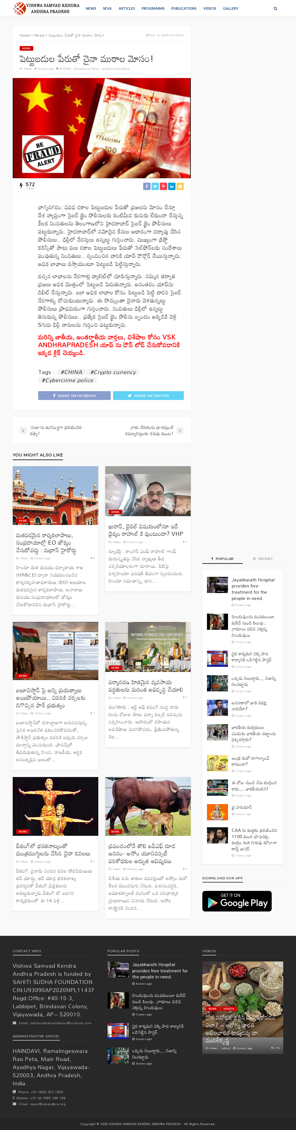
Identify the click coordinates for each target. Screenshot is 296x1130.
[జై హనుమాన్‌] (217, 812)
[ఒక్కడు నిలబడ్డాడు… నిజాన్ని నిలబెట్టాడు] (217, 683)
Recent (265, 559)
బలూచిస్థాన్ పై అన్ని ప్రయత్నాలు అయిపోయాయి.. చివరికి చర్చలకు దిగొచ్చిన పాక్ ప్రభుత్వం (51, 698)
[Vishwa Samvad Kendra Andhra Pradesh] (46, 8)
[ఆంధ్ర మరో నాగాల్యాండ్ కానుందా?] (217, 763)
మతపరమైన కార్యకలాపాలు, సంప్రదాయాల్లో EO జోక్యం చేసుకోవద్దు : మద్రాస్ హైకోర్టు (46, 542)
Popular (224, 559)
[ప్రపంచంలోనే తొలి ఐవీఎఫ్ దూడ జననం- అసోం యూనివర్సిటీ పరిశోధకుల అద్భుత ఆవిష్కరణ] (148, 806)
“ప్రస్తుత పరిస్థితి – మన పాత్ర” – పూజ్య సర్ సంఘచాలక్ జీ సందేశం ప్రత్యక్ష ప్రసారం (242, 1032)
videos (209, 8)
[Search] (276, 8)
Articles (127, 8)
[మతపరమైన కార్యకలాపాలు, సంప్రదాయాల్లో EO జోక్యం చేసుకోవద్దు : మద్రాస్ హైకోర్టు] (55, 495)
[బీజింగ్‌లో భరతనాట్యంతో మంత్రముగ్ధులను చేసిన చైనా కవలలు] (55, 806)
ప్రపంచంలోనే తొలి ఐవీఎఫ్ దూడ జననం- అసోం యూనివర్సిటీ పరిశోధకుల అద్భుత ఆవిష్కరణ (142, 853)
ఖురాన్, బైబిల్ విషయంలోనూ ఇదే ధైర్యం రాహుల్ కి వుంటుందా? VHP (146, 530)
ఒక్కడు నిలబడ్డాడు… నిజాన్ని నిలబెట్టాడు (254, 681)
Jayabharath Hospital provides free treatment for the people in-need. (253, 589)
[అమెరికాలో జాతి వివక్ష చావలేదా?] (217, 708)
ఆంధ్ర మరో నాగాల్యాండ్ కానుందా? (251, 761)
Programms (153, 8)
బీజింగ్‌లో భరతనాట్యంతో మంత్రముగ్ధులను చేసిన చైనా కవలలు (53, 849)
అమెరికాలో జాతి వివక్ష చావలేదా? (249, 706)
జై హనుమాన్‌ (242, 807)
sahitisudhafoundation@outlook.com (61, 1023)
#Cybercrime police (116, 68)
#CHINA (65, 68)
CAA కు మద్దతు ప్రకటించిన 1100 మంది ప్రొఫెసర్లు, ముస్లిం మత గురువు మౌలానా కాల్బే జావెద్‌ (254, 839)
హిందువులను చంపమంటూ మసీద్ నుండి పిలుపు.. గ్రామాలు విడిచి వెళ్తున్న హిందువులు (253, 626)
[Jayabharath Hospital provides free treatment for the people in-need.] (217, 585)
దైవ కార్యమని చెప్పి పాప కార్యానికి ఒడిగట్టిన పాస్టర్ (252, 657)
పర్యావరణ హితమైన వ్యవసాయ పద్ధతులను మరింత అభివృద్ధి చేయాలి (146, 685)
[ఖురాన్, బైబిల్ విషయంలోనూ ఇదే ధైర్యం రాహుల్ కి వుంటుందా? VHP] (148, 491)
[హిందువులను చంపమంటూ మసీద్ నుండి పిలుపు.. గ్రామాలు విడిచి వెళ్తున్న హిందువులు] (217, 622)
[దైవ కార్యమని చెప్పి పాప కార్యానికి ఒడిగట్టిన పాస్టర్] (217, 659)
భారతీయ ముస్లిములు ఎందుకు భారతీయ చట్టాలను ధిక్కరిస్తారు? (254, 733)
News (91, 8)
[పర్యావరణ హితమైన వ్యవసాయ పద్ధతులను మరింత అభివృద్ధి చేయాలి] (148, 647)
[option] (242, 1007)
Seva (107, 8)
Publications (183, 8)
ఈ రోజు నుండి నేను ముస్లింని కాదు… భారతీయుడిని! (254, 786)
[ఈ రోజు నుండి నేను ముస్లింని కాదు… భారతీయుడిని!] (217, 788)
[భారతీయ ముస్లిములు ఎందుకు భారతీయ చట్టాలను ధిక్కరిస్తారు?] (217, 732)
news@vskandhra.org (48, 1104)
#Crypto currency (86, 68)
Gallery (230, 8)
